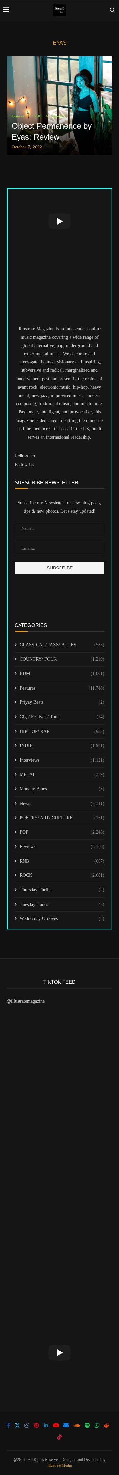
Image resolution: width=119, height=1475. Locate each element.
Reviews (62, 846)
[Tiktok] (59, 1437)
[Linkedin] (46, 1425)
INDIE (62, 745)
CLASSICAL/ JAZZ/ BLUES (62, 644)
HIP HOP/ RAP (62, 731)
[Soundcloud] (76, 1425)
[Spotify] (87, 1425)
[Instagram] (26, 1425)
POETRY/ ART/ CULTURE (62, 817)
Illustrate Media (59, 1465)
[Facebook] (8, 1425)
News (62, 803)
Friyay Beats (62, 702)
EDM (62, 673)
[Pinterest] (36, 1425)
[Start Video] (59, 221)
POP (62, 832)
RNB (62, 861)
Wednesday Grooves (62, 918)
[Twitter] (17, 1425)
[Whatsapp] (97, 1425)
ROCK (62, 875)
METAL (62, 774)
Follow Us (24, 464)
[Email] (66, 1425)
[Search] (112, 10)
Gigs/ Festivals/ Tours (62, 716)
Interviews (62, 760)
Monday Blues (62, 788)
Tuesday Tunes (62, 904)
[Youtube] (56, 1425)
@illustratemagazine (26, 1001)
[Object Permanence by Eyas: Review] (59, 105)
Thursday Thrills (62, 889)
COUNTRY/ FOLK (62, 659)
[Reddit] (106, 1425)
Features (62, 688)
